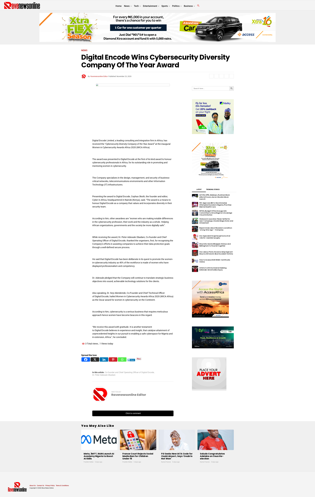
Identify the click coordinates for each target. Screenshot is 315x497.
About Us (33, 485)
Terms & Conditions (62, 485)
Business (188, 6)
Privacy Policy (50, 485)
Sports (164, 6)
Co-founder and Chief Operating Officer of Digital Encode (129, 372)
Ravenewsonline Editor (99, 76)
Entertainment (150, 6)
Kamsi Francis (166, 462)
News (127, 6)
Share (132, 360)
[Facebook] (85, 359)
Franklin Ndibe (88, 462)
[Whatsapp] (122, 359)
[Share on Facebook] (211, 76)
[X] (95, 359)
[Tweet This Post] (216, 76)
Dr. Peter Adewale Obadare (103, 375)
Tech (136, 6)
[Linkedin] (104, 359)
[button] (198, 5)
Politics (176, 6)
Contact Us (40, 485)
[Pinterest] (113, 359)
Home (119, 6)
